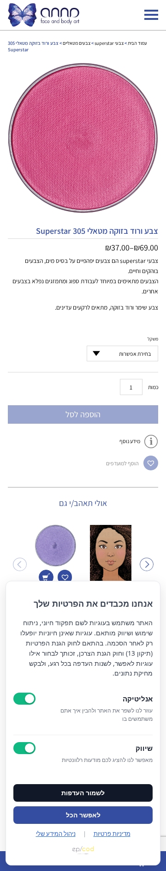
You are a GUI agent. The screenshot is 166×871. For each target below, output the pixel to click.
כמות (153, 387)
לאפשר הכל (83, 815)
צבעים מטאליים (76, 43)
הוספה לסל (83, 414)
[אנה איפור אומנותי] (43, 24)
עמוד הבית (137, 43)
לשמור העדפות (83, 793)
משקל (153, 339)
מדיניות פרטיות (112, 833)
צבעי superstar (109, 43)
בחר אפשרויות (46, 577)
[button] (150, 463)
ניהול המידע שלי (56, 833)
